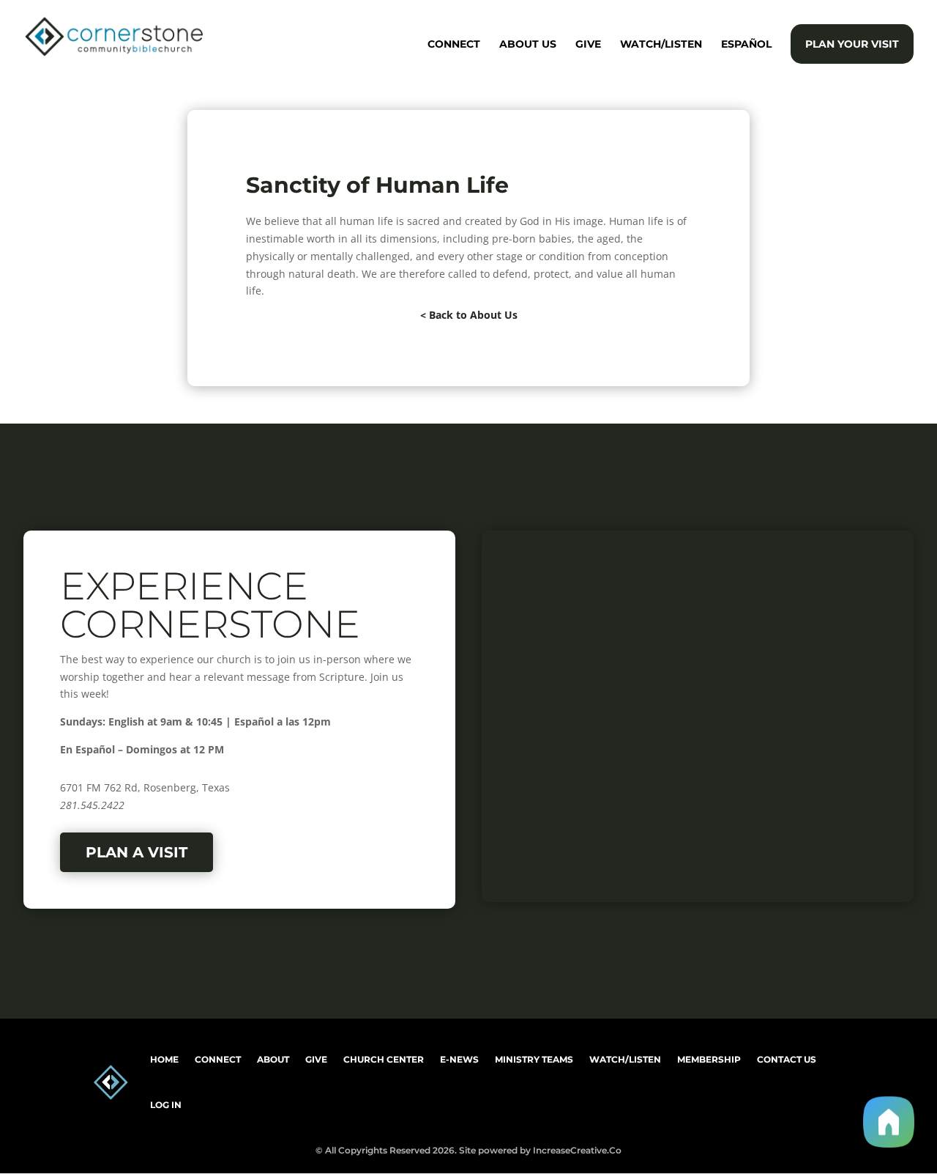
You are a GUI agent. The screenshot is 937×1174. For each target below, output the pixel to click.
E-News (459, 1059)
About (273, 1059)
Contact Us (786, 1059)
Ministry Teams (534, 1059)
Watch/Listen (661, 45)
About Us (527, 45)
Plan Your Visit (852, 44)
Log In (166, 1104)
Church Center (383, 1059)
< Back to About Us (469, 315)
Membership (709, 1059)
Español (746, 45)
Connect (454, 45)
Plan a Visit (136, 852)
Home (164, 1059)
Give (588, 45)
